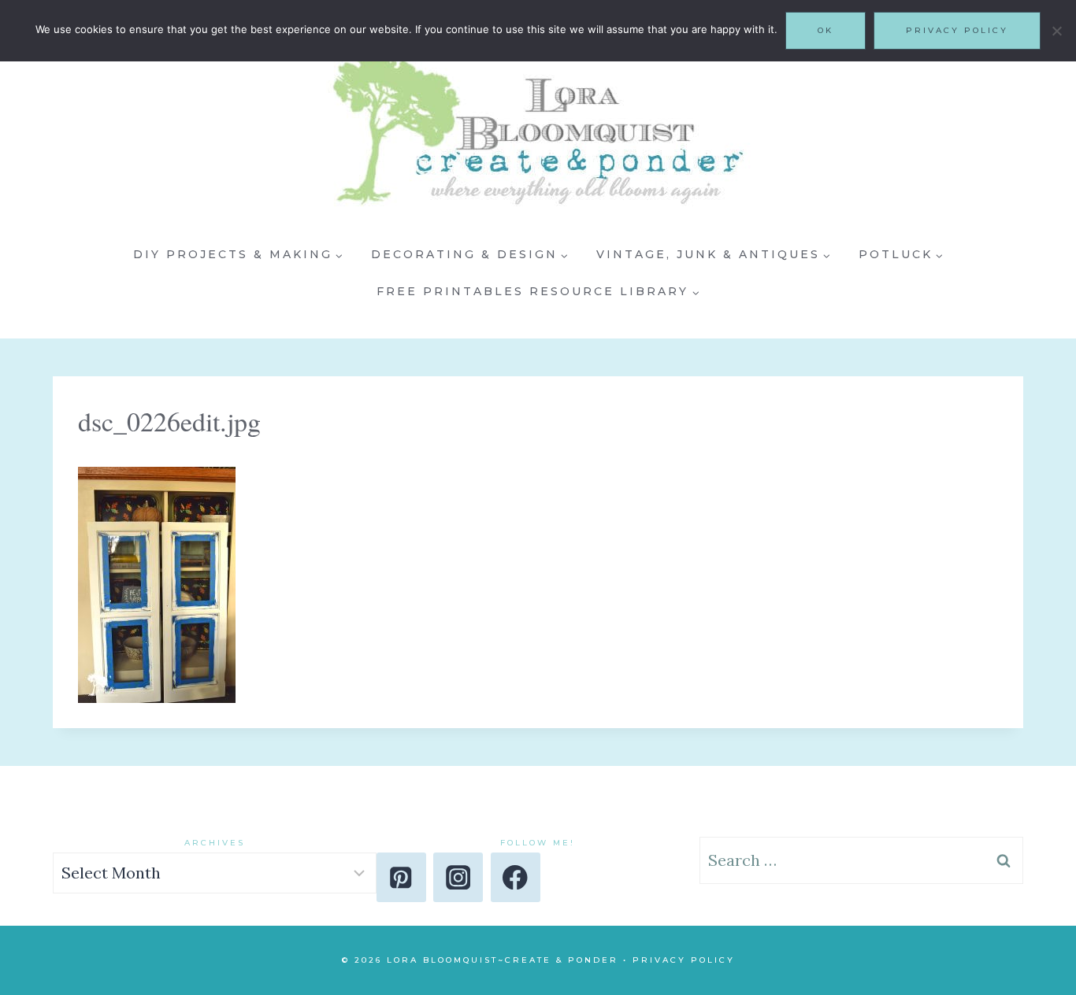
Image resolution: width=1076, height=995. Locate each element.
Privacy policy (957, 30)
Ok (825, 30)
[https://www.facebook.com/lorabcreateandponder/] (515, 877)
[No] (1056, 31)
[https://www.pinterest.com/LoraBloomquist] (401, 877)
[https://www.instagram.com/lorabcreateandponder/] (458, 877)
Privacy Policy (684, 960)
